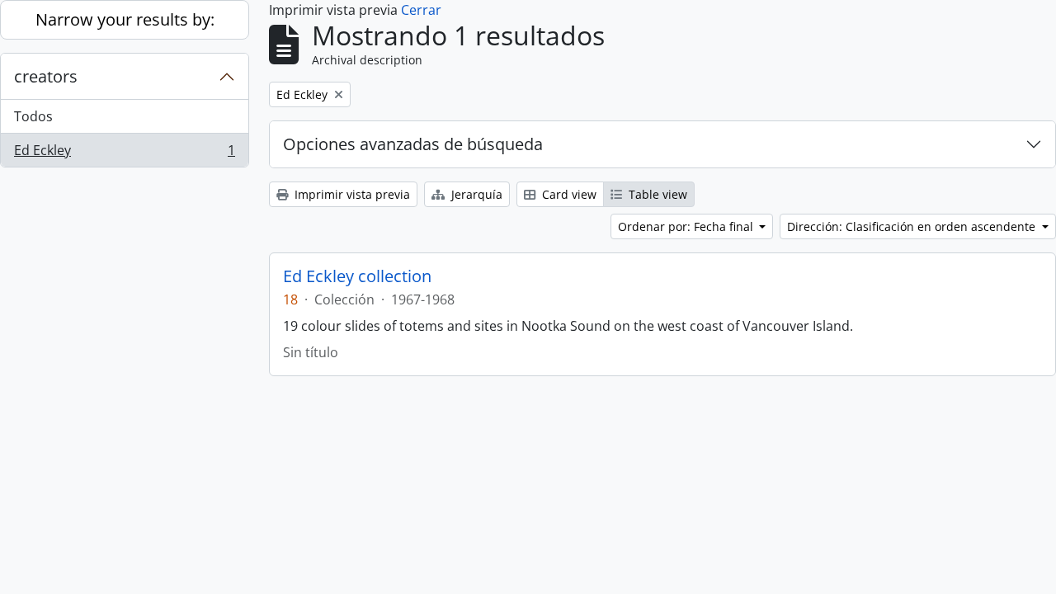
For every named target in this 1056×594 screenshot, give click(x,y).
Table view (656, 194)
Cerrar (421, 10)
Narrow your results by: (124, 19)
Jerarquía (475, 194)
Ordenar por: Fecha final (687, 226)
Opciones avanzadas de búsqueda (413, 144)
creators (46, 76)
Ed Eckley (124, 154)
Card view (567, 194)
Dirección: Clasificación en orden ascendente (913, 226)
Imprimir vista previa (350, 194)
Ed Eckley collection (357, 276)
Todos (33, 116)
